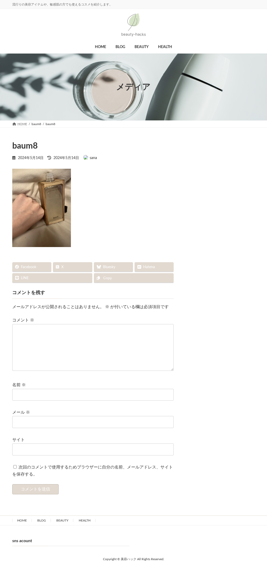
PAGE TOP (252, 541)
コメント (23, 320)
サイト (18, 440)
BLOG (41, 520)
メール (21, 413)
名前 (19, 385)
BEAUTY (62, 520)
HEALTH (84, 520)
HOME (22, 520)
